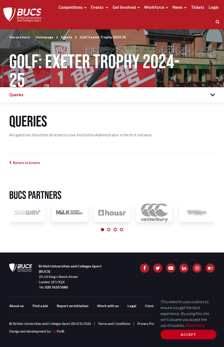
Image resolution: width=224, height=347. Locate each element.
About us (16, 306)
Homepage (44, 37)
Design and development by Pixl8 (36, 331)
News (178, 7)
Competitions (70, 7)
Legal (132, 306)
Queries (16, 94)
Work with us (108, 306)
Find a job (40, 306)
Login (214, 7)
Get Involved (124, 7)
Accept (188, 334)
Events (97, 7)
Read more (195, 325)
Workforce (154, 7)
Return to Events (26, 162)
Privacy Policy (148, 323)
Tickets (197, 7)
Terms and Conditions (114, 323)
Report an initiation (72, 306)
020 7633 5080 (56, 287)
